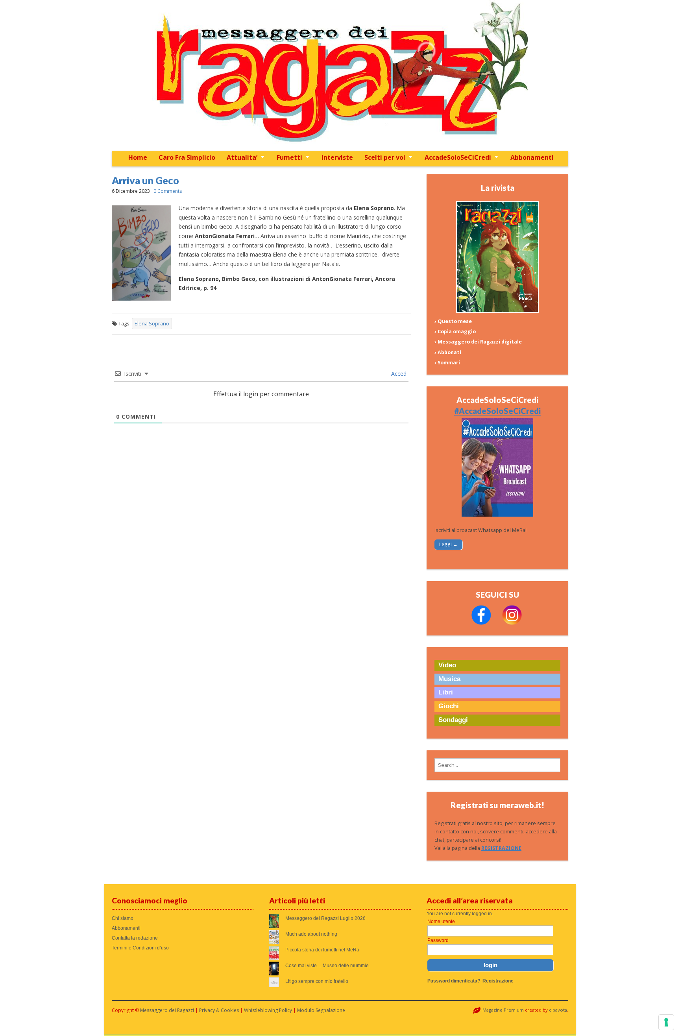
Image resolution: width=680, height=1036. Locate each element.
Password (438, 940)
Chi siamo (122, 918)
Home (137, 157)
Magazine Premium (503, 1010)
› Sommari (447, 362)
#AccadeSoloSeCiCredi (497, 411)
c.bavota (558, 1010)
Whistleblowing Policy (268, 1010)
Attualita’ (242, 157)
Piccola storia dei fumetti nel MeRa (322, 950)
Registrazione (498, 981)
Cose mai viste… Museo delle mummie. (327, 965)
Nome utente (441, 921)
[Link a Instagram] (512, 623)
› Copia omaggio (455, 331)
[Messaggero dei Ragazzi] (340, 75)
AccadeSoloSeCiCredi (458, 157)
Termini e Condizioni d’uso (140, 948)
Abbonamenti (532, 157)
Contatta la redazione (135, 938)
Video (447, 665)
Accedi (399, 373)
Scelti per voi (384, 157)
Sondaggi (453, 720)
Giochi (448, 706)
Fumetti (289, 157)
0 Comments (167, 191)
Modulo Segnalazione (321, 1010)
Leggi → (448, 544)
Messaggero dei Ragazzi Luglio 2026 (325, 918)
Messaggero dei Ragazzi (167, 1010)
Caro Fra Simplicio (187, 157)
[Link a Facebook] (481, 623)
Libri (445, 692)
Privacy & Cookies (219, 1010)
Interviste (337, 157)
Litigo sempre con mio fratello (316, 981)
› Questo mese (453, 321)
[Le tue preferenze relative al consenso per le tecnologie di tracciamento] (666, 1022)
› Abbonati (447, 352)
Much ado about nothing (311, 934)
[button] (497, 765)
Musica (449, 679)
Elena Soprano (152, 323)
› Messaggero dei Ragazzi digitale (478, 341)
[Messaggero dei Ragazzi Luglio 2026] (497, 311)
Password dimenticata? (453, 981)
